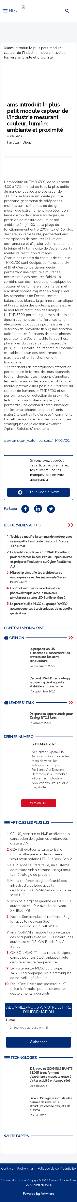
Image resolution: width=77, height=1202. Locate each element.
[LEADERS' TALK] (71, 703)
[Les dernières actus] (71, 525)
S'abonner (38, 1042)
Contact (7, 1168)
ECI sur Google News (41, 492)
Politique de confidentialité (57, 1168)
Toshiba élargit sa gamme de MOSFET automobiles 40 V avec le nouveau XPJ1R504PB (40, 906)
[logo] (38, 11)
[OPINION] (71, 638)
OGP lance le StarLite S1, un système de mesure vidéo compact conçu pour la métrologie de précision (40, 870)
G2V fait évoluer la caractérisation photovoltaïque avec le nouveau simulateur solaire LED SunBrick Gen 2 (41, 854)
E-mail (10, 1020)
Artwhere (47, 1193)
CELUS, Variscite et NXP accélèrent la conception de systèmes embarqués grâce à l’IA (40, 838)
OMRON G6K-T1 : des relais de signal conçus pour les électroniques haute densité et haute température (40, 957)
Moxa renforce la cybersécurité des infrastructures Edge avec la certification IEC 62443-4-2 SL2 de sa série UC (40, 888)
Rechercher (25, 1168)
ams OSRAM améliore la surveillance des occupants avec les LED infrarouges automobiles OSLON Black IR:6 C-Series (41, 940)
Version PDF (38, 803)
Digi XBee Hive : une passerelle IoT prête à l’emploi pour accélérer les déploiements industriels (38, 989)
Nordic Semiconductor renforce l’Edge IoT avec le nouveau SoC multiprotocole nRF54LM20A (40, 921)
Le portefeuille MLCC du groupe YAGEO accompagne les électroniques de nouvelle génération (40, 973)
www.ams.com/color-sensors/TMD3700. (37, 441)
